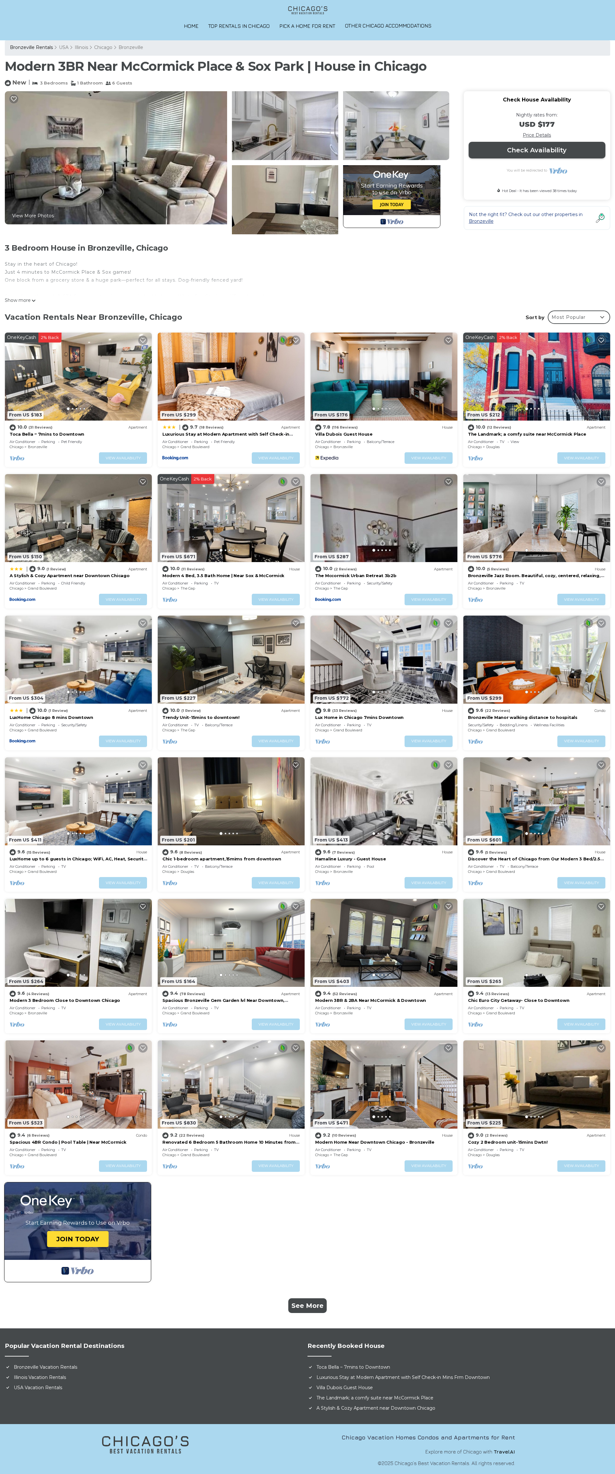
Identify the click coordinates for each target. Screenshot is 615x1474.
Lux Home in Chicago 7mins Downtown (359, 717)
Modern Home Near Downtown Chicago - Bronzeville (374, 1142)
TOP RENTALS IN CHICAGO (239, 26)
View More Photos (33, 216)
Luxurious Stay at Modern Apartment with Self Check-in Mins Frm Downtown (403, 1377)
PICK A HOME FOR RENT (307, 26)
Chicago (103, 47)
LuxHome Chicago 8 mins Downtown (51, 717)
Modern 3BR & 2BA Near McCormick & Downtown (370, 1000)
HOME (191, 26)
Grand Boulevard (195, 447)
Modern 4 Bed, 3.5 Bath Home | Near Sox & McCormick (223, 575)
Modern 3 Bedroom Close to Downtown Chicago (65, 1000)
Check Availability (537, 150)
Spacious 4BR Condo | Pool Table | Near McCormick (68, 1142)
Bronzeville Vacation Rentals (45, 1367)
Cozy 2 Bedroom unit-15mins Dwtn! (508, 1142)
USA (64, 47)
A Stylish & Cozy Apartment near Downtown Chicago (70, 575)
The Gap (188, 588)
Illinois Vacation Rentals (40, 1377)
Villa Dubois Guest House (344, 434)
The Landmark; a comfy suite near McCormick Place (527, 434)
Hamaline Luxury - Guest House (350, 858)
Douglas (493, 447)
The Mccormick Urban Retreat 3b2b (356, 575)
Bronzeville (131, 47)
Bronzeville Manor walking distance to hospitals (523, 717)
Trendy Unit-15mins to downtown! (201, 717)
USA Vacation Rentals (38, 1387)
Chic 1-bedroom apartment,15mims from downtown (221, 858)
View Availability (123, 458)
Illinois (81, 47)
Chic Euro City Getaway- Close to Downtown (518, 1000)
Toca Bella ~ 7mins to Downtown (47, 434)
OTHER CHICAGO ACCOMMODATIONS (388, 25)
